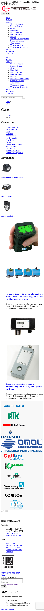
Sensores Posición (17, 41)
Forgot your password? (9, 584)
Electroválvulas (16, 26)
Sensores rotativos (8, 216)
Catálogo (9, 22)
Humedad (14, 30)
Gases (12, 28)
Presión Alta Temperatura (19, 39)
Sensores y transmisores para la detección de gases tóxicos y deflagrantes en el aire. (24, 386)
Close (3, 575)
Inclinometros (6, 197)
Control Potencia (16, 24)
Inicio (8, 18)
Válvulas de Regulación (19, 47)
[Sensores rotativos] (7, 211)
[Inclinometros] (7, 192)
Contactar (9, 54)
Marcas (8, 49)
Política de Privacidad (14, 545)
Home (8, 102)
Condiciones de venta (14, 550)
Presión (13, 37)
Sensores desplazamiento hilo (12, 177)
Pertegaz (9, 20)
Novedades (10, 51)
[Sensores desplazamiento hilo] (7, 173)
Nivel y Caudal (16, 35)
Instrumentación (16, 32)
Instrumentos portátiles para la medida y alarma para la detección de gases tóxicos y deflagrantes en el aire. (24, 296)
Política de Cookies (13, 548)
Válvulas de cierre (17, 45)
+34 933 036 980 (12, 533)
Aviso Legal (10, 543)
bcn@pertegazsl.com (13, 535)
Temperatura (15, 43)
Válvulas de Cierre (12, 151)
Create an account (7, 609)
